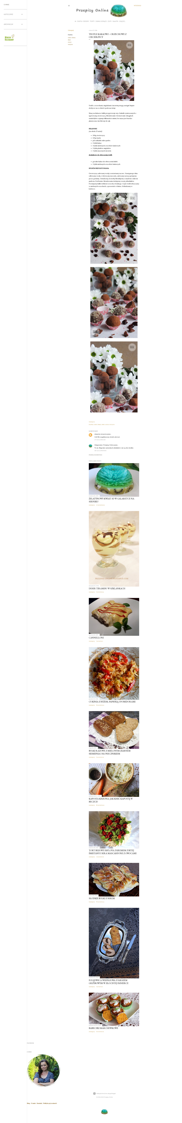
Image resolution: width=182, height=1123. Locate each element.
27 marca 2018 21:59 (100, 439)
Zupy (110, 21)
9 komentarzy (100, 592)
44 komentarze (100, 505)
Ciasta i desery (83, 21)
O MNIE (6, 4)
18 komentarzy (100, 805)
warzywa (70, 44)
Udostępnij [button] (71, 30)
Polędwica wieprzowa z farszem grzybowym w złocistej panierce (108, 982)
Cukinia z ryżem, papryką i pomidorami (112, 701)
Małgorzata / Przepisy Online (104, 445)
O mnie (33, 1103)
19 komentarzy (100, 902)
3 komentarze (100, 757)
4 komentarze (100, 856)
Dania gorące (101, 21)
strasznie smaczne (101, 434)
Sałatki (115, 21)
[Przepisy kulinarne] (9, 41)
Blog (28, 1103)
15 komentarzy (100, 705)
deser (69, 40)
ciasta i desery (71, 37)
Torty (92, 21)
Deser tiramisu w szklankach (107, 588)
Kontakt (39, 1103)
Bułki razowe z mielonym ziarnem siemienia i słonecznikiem (110, 752)
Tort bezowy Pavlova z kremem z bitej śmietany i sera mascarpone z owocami (112, 852)
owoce (69, 42)
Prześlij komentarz (95, 455)
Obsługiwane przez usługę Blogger (106, 1093)
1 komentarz (99, 641)
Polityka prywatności (50, 1103)
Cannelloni (96, 637)
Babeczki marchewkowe (103, 1028)
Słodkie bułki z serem (102, 898)
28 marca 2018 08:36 (100, 450)
